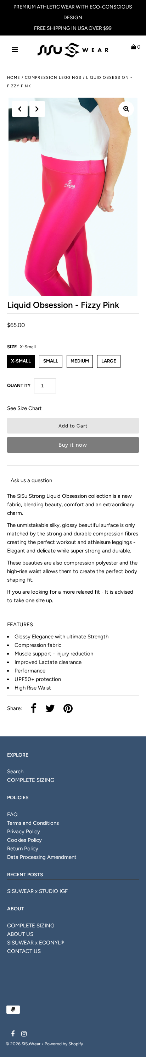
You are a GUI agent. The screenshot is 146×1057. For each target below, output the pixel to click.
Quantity (18, 385)
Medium (80, 361)
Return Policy (22, 848)
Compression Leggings (53, 77)
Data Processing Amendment (42, 857)
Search (15, 771)
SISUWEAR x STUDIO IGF (37, 891)
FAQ (12, 814)
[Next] (37, 109)
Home (13, 77)
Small (50, 361)
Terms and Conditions (33, 823)
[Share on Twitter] (50, 709)
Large (108, 361)
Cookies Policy (24, 840)
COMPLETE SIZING (30, 780)
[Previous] (20, 109)
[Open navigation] (14, 50)
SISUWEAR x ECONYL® (35, 942)
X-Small (21, 361)
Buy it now (72, 445)
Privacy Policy (23, 831)
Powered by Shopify (64, 1043)
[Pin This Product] (68, 709)
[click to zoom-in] (126, 109)
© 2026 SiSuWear (23, 1043)
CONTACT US (24, 951)
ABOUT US (20, 934)
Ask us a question (31, 480)
